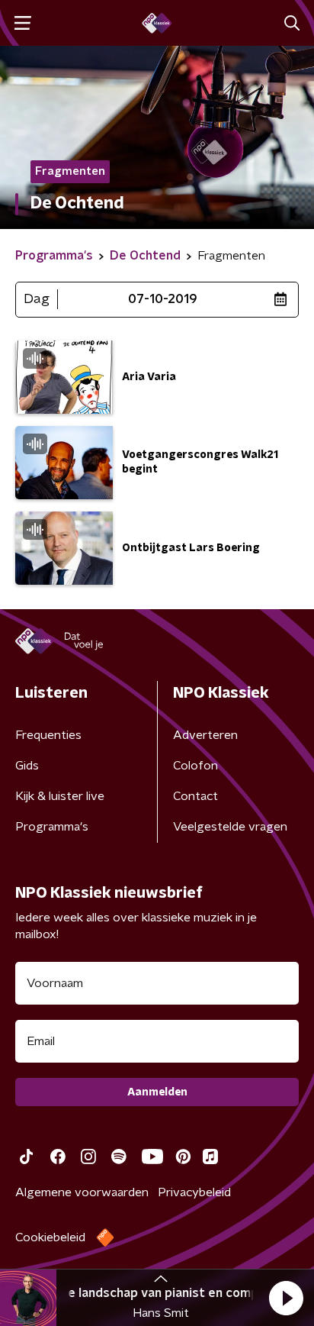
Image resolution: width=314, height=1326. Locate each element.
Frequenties (48, 735)
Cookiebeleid (50, 1237)
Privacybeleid (194, 1192)
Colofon (195, 766)
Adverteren (205, 735)
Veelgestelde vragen (230, 827)
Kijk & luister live (59, 796)
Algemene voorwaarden (82, 1192)
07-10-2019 (162, 299)
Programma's (51, 827)
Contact (195, 796)
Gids (27, 766)
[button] (285, 1297)
